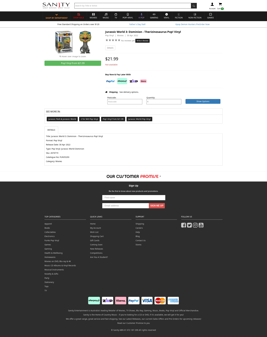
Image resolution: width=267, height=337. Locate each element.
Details (110, 47)
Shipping (140, 223)
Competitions (96, 253)
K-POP (141, 17)
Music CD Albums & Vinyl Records (60, 265)
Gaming (154, 17)
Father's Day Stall (137, 24)
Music (106, 17)
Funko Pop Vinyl (51, 240)
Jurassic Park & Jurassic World (62, 119)
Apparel (48, 223)
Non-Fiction (195, 17)
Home (93, 223)
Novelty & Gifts (51, 273)
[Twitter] (190, 226)
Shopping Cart (97, 236)
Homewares (49, 257)
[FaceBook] (184, 226)
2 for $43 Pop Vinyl (89, 119)
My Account (95, 228)
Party (46, 278)
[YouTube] (202, 226)
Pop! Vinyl (128, 17)
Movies (93, 17)
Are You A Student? (99, 257)
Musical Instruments (54, 269)
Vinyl (166, 17)
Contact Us (141, 240)
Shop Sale (78, 17)
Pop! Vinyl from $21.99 (113, 119)
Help (138, 232)
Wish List (94, 232)
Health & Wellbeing (53, 253)
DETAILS (51, 130)
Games (210, 17)
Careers (139, 228)
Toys (46, 286)
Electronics (49, 236)
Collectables (50, 232)
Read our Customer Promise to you (133, 323)
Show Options (202, 101)
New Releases (96, 248)
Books (47, 228)
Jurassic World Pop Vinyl (139, 119)
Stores (138, 244)
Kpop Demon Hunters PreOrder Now (192, 24)
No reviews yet (128, 40)
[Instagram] (196, 226)
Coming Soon (96, 244)
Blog (138, 236)
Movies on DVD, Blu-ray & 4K (57, 261)
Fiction (179, 17)
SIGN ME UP (156, 205)
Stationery (49, 282)
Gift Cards (94, 240)
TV (116, 17)
